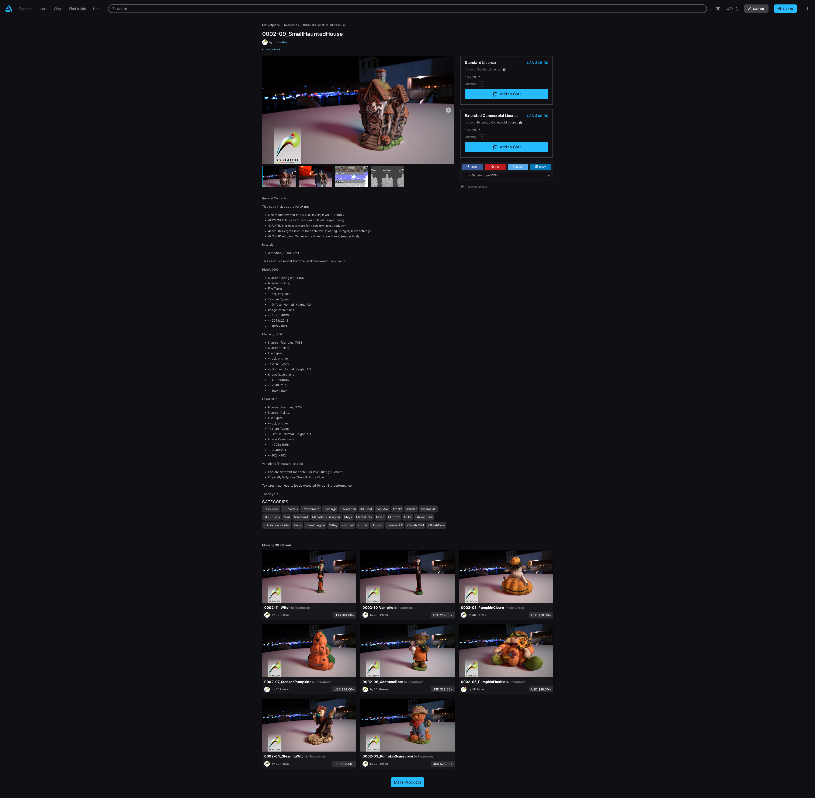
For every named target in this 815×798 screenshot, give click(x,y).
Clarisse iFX (394, 525)
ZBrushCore (436, 525)
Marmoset (301, 517)
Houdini (377, 525)
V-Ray (333, 525)
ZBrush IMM (415, 525)
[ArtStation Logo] (9, 8)
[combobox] (407, 8)
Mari (287, 517)
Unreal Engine (315, 525)
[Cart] (718, 8)
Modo (380, 517)
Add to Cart (510, 94)
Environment (310, 509)
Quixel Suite (424, 517)
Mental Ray (364, 517)
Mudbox (394, 517)
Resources (273, 49)
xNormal (347, 525)
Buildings (329, 509)
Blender (411, 509)
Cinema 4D (429, 509)
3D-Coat (366, 509)
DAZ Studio (272, 517)
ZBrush (363, 525)
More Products (407, 782)
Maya (348, 517)
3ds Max (382, 509)
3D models (290, 509)
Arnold (397, 509)
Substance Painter (277, 525)
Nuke (408, 517)
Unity (297, 525)
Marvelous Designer (326, 517)
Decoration (348, 509)
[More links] (807, 8)
